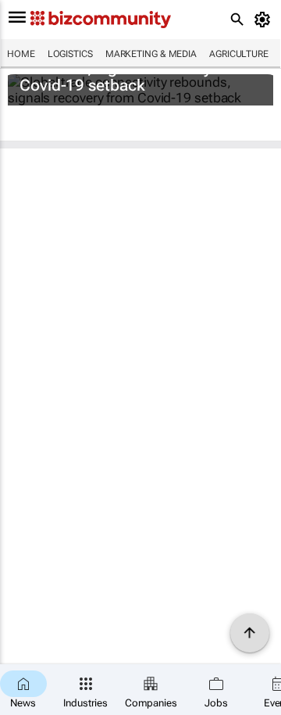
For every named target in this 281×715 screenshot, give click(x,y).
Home (21, 53)
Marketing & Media (151, 53)
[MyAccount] (265, 19)
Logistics (70, 53)
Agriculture (239, 53)
